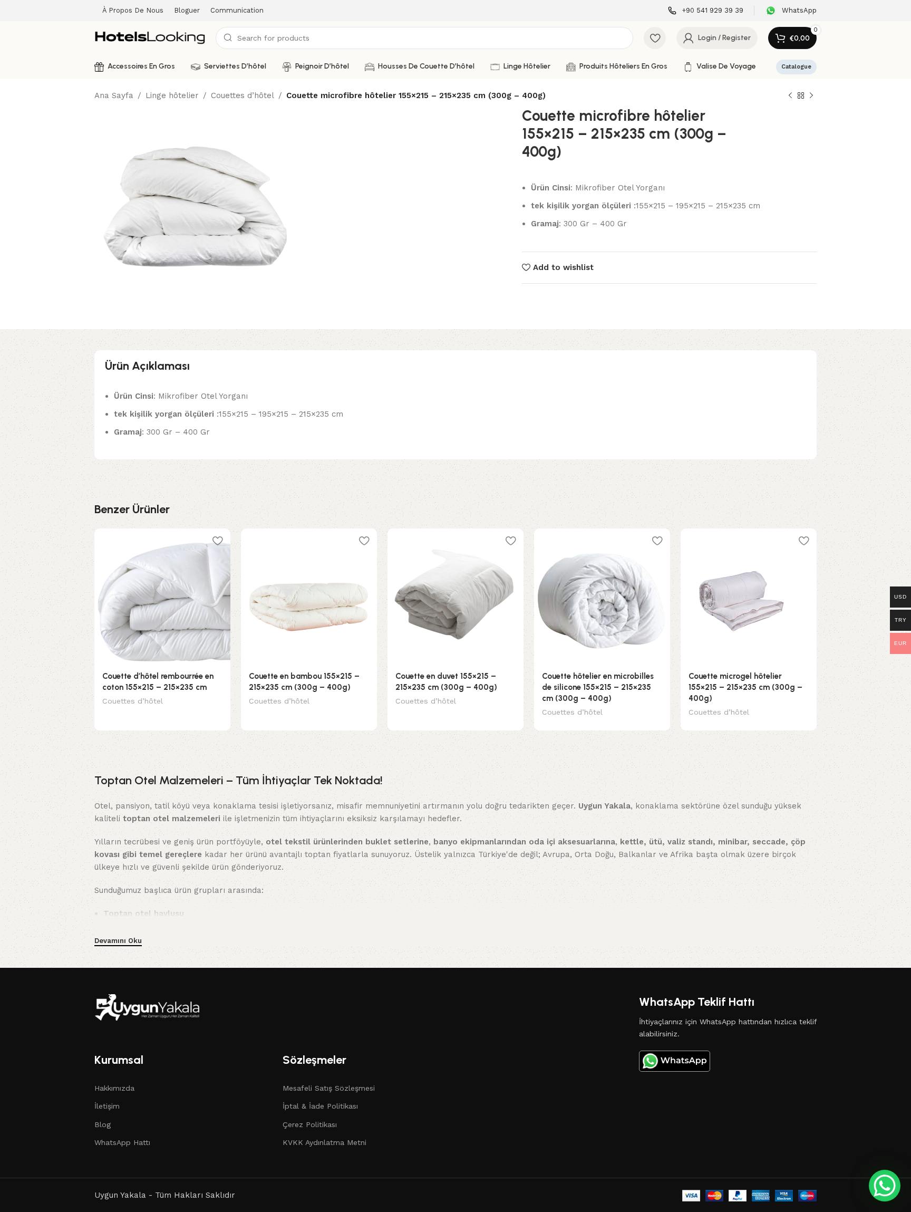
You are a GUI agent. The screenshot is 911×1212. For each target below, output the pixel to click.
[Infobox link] (705, 10)
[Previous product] (790, 96)
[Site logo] (149, 37)
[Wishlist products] (654, 38)
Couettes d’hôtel (242, 95)
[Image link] (147, 1007)
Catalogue (796, 66)
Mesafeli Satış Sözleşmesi (329, 1088)
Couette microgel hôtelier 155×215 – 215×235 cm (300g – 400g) (745, 687)
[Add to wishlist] (217, 540)
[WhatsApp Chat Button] (884, 1185)
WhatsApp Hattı (122, 1142)
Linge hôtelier (172, 95)
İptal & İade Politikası (320, 1106)
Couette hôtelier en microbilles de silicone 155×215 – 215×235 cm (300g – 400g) (598, 687)
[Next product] (811, 96)
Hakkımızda (114, 1088)
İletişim (107, 1106)
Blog (102, 1124)
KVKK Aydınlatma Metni (324, 1142)
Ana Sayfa (113, 95)
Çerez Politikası (310, 1124)
